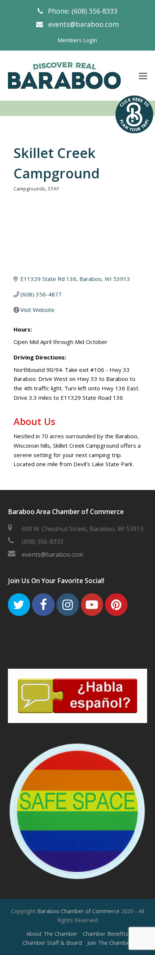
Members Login (77, 40)
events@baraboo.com (83, 24)
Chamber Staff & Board (52, 942)
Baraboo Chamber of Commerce (78, 911)
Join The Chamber (109, 942)
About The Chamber (52, 933)
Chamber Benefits (105, 933)
